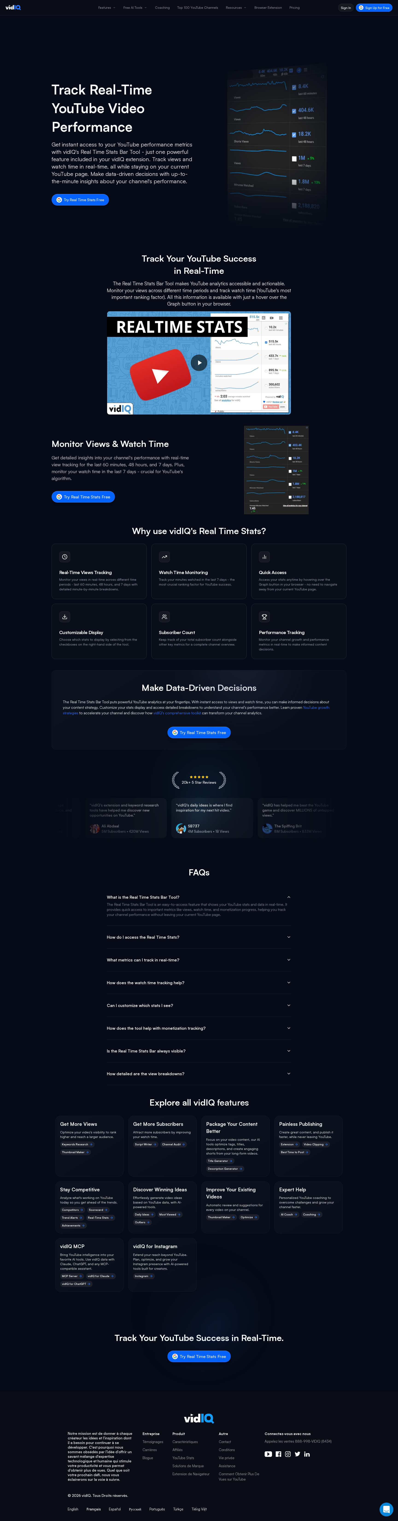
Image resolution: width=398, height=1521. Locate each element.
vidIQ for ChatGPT (74, 1284)
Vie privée (226, 1458)
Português (157, 1509)
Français (94, 1509)
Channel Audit (171, 1144)
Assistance (227, 1466)
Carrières (150, 1450)
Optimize (247, 1217)
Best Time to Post (292, 1152)
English (73, 1509)
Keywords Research (75, 1144)
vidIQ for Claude (98, 1276)
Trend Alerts (70, 1217)
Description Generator (223, 1168)
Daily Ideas (142, 1214)
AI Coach (287, 1214)
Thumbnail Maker (73, 1152)
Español (115, 1509)
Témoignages (153, 1442)
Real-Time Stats (98, 1217)
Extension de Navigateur (191, 1474)
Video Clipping (314, 1144)
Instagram (141, 1276)
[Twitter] (297, 1454)
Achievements (71, 1225)
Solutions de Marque (188, 1466)
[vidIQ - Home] (13, 7)
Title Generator (218, 1161)
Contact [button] (225, 1442)
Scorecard (96, 1210)
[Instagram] (288, 1454)
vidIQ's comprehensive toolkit (177, 713)
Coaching (309, 1214)
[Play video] (199, 363)
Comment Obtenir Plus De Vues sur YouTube (239, 1476)
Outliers (140, 1222)
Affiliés (178, 1450)
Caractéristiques (185, 1442)
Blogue (148, 1458)
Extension (287, 1144)
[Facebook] (278, 1454)
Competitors (70, 1210)
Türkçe (178, 1509)
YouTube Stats (183, 1458)
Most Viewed (167, 1214)
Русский (135, 1509)
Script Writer (143, 1144)
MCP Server (70, 1276)
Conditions (227, 1450)
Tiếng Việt (199, 1509)
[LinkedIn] (307, 1454)
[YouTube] (268, 1454)
